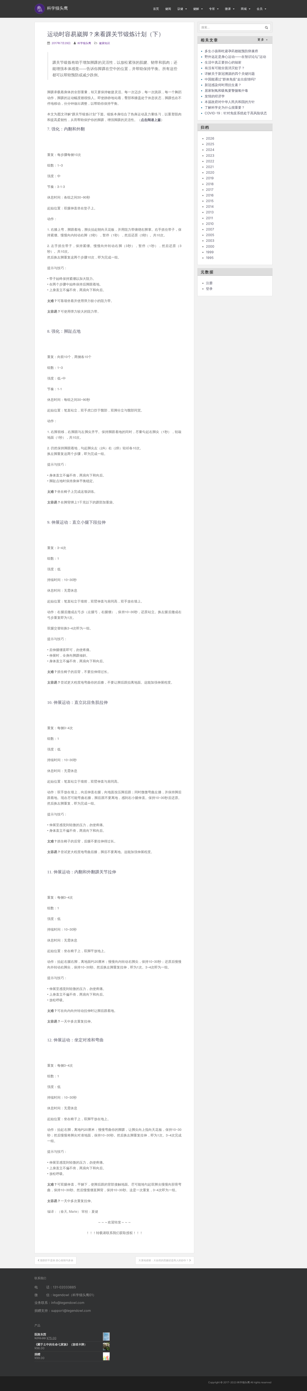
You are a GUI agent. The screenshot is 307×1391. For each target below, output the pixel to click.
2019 (210, 178)
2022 (210, 161)
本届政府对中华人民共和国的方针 (230, 102)
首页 (156, 9)
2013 (210, 212)
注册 (209, 283)
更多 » (263, 39)
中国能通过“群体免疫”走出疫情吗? (230, 79)
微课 (228, 9)
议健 (180, 9)
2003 (210, 240)
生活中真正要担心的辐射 (223, 62)
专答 (212, 9)
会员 (260, 9)
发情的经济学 (215, 96)
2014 (210, 206)
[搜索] (267, 27)
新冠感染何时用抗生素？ (223, 85)
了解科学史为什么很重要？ (225, 107)
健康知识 (104, 43)
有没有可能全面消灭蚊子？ (225, 68)
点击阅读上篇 (151, 119)
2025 (210, 144)
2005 (210, 235)
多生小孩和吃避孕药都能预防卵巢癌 (231, 51)
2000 (210, 246)
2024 (210, 150)
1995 (210, 258)
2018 (210, 184)
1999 (210, 252)
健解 (196, 9)
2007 (210, 229)
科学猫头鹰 (84, 43)
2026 (210, 138)
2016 (210, 195)
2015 (210, 201)
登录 (209, 289)
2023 (210, 155)
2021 (210, 167)
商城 (244, 9)
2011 (209, 218)
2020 (210, 172)
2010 (210, 224)
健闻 (168, 9)
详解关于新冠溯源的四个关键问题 (230, 73)
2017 (209, 189)
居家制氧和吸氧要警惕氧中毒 (226, 90)
